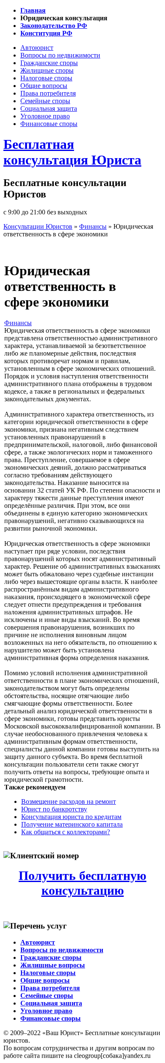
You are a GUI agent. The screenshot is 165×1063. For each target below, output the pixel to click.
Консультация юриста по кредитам (71, 816)
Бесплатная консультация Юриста (72, 152)
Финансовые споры (48, 123)
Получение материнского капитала (72, 824)
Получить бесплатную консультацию (82, 883)
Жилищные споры (47, 70)
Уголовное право (45, 116)
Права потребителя (48, 93)
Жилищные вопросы (52, 965)
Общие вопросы (43, 85)
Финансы (18, 322)
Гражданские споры (49, 62)
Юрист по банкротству (54, 809)
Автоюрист (36, 47)
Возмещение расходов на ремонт (68, 801)
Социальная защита (48, 108)
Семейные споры (45, 100)
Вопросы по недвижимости (60, 55)
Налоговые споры (46, 78)
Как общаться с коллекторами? (65, 832)
